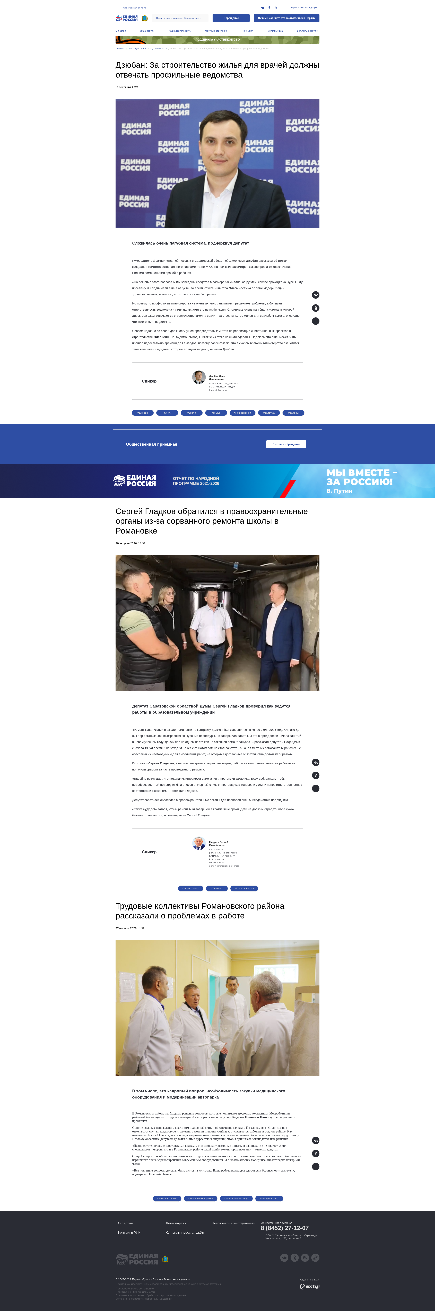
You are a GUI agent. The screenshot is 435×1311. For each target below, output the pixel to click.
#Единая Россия (244, 888)
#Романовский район (200, 1198)
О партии (121, 30)
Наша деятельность (180, 30)
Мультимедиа (275, 30)
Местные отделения (216, 30)
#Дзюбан (142, 412)
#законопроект (242, 412)
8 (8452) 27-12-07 (285, 1227)
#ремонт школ (190, 888)
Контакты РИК (129, 1232)
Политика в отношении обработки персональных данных (151, 1295)
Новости (159, 48)
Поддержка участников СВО (217, 39)
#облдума (269, 412)
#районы (293, 412)
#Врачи (191, 412)
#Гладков (216, 888)
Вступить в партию (307, 30)
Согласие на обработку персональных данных (144, 1298)
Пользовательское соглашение (135, 1288)
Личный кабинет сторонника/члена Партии (286, 18)
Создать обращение (286, 444)
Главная (120, 48)
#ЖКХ (167, 412)
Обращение (231, 18)
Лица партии (147, 30)
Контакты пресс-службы (185, 1232)
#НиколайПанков (167, 1198)
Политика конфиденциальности (135, 1292)
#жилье (216, 412)
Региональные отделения (234, 1223)
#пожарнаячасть (269, 1198)
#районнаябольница (236, 1198)
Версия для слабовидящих (303, 7)
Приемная (247, 30)
